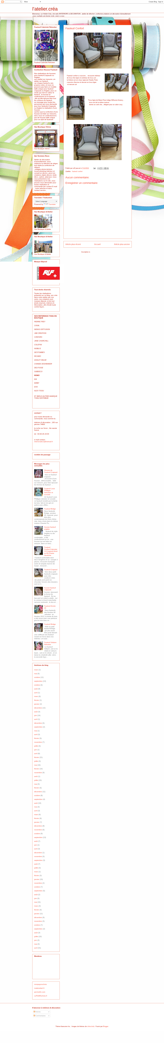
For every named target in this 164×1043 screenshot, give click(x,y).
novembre (38, 742)
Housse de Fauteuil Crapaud (50, 471)
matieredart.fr (39, 988)
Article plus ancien (122, 244)
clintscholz (91, 1026)
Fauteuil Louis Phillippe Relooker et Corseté (49, 491)
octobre (37, 677)
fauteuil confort (77, 171)
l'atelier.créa (45, 9)
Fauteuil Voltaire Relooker (50, 643)
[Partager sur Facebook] (105, 168)
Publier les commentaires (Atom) (102, 252)
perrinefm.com (39, 992)
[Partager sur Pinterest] (107, 168)
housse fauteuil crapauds (50, 589)
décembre (38, 708)
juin (35, 715)
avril (35, 693)
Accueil (97, 244)
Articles (38, 1012)
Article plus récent (73, 244)
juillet (36, 746)
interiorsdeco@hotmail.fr (43, 442)
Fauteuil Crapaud (50, 570)
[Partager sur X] (103, 168)
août (36, 689)
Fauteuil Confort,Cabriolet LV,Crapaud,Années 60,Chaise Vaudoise (51, 551)
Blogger (105, 1026)
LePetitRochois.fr (40, 996)
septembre (38, 681)
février (36, 700)
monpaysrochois (40, 984)
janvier (36, 704)
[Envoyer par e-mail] (98, 168)
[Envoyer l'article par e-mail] (94, 168)
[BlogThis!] (101, 168)
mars (36, 670)
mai (35, 674)
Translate (52, 204)
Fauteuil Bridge (50, 509)
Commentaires (40, 1016)
